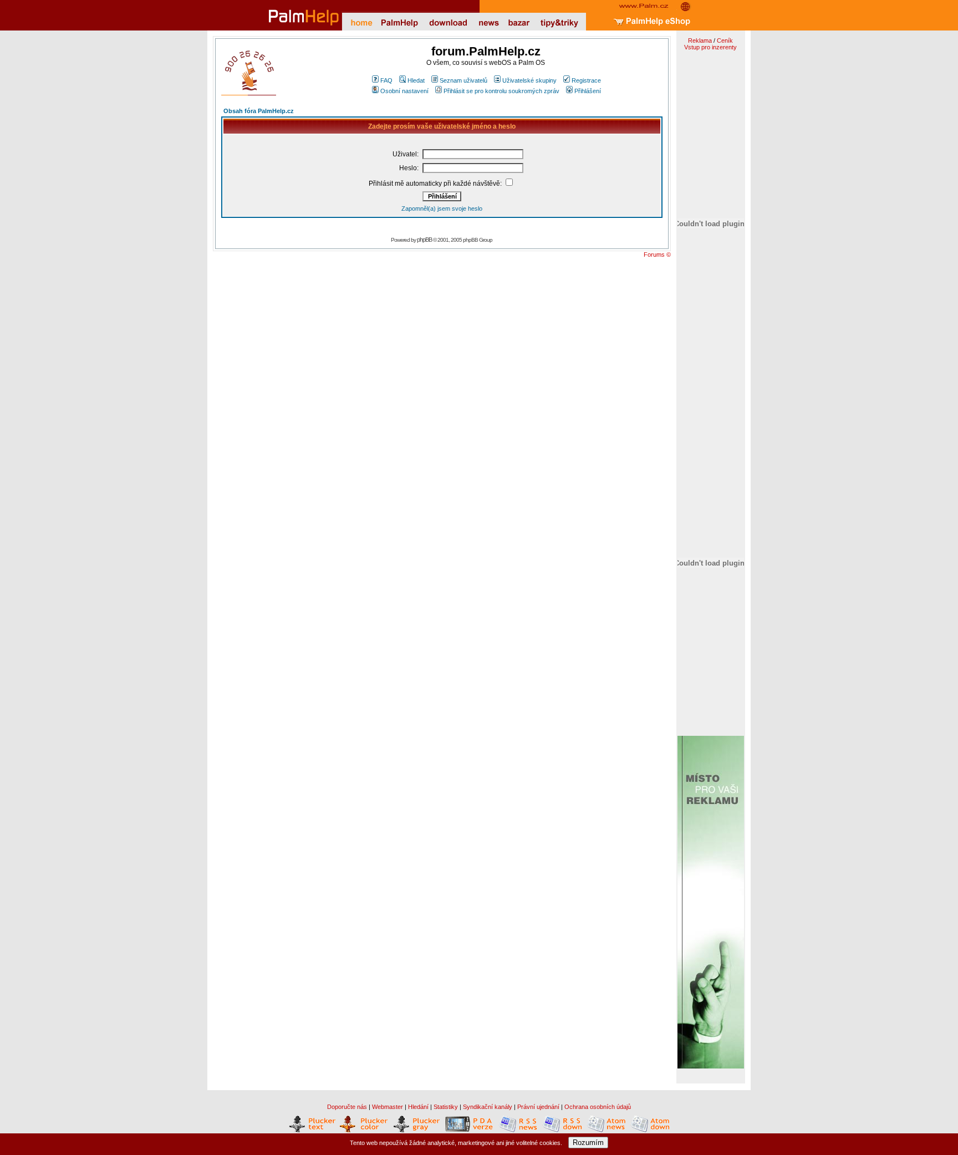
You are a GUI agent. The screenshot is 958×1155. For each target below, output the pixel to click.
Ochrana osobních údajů (597, 1106)
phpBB (424, 239)
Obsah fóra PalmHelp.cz (258, 111)
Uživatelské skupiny (529, 80)
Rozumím (588, 1142)
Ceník (725, 40)
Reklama (700, 40)
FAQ (386, 80)
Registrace (586, 80)
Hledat (416, 80)
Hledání (418, 1106)
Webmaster (387, 1106)
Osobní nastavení (404, 91)
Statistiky (446, 1106)
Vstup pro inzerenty (710, 47)
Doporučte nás (347, 1106)
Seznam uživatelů (463, 80)
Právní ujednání (538, 1106)
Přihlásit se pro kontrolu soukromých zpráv (501, 91)
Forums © (657, 254)
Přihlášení (587, 91)
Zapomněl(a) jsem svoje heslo (441, 208)
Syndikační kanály (487, 1106)
